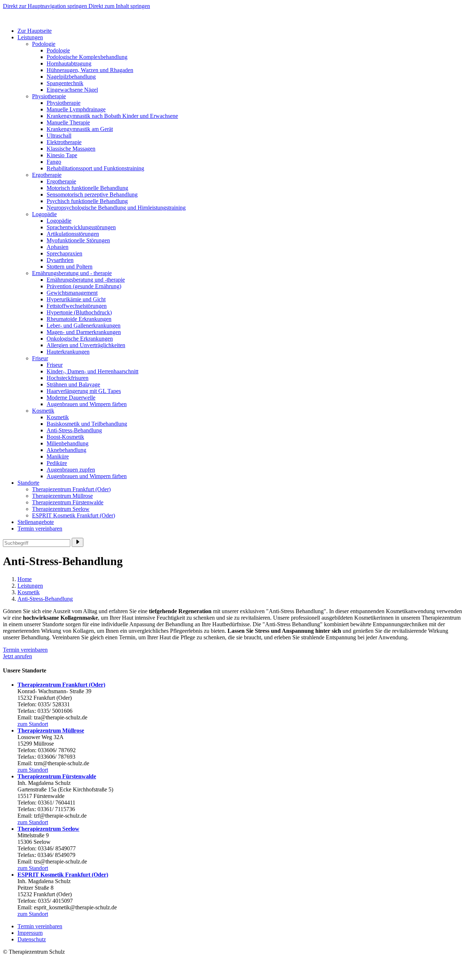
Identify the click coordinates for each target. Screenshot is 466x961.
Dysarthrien (60, 260)
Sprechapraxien (64, 253)
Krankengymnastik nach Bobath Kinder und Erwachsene (112, 116)
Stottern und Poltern (69, 266)
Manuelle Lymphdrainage (76, 109)
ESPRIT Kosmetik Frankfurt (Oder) (73, 515)
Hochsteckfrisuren (67, 378)
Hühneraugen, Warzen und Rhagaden (90, 70)
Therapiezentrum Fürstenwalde (67, 502)
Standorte (28, 483)
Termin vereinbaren (39, 528)
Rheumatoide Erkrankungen (79, 319)
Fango (54, 162)
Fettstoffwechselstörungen (77, 306)
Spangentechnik (65, 83)
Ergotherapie (47, 175)
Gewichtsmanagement (72, 293)
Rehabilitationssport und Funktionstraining (95, 168)
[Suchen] (77, 542)
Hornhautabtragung (69, 63)
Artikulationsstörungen (73, 234)
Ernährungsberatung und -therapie (86, 280)
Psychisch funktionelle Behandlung (87, 201)
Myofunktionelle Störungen (78, 240)
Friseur (40, 358)
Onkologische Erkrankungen (80, 338)
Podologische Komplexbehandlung (87, 57)
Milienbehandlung (67, 443)
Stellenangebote (35, 522)
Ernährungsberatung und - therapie (72, 273)
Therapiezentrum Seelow (61, 509)
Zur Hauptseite (34, 31)
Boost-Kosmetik (65, 437)
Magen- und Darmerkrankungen (84, 332)
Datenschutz (31, 939)
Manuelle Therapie (68, 122)
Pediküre (57, 463)
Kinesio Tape (62, 155)
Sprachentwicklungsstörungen (81, 227)
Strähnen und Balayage (73, 384)
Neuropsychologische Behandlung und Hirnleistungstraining (116, 207)
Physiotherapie (49, 96)
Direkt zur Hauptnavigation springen (45, 6)
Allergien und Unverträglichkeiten (86, 345)
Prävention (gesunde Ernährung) (84, 286)
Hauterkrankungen (68, 352)
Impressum (30, 933)
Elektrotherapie (64, 142)
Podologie (43, 44)
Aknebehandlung (66, 450)
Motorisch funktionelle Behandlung (87, 188)
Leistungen (30, 37)
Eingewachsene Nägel (72, 90)
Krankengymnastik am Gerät (80, 129)
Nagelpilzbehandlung (71, 77)
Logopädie (44, 214)
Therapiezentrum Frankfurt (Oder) (71, 489)
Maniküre (58, 456)
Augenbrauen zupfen (71, 469)
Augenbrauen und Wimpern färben (87, 404)
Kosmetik (43, 411)
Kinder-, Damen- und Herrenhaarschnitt (92, 371)
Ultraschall (59, 135)
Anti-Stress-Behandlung (74, 430)
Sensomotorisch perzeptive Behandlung (92, 194)
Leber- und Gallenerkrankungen (84, 325)
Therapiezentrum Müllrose (62, 496)
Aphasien (57, 247)
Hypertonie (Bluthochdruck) (79, 312)
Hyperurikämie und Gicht (76, 299)
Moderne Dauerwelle (71, 397)
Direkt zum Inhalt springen (119, 6)
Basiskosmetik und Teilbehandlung (87, 424)
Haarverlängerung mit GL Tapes (84, 391)
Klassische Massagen (71, 149)
